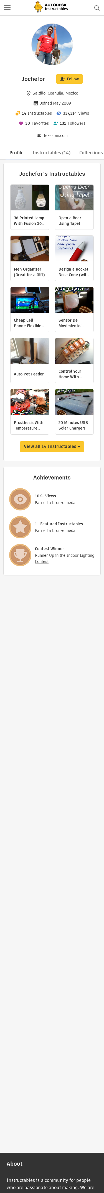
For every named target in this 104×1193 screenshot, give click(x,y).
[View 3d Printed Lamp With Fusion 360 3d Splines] (30, 198)
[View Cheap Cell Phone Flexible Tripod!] (30, 300)
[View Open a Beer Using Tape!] (74, 198)
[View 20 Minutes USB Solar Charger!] (74, 402)
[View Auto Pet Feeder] (30, 351)
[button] (7, 8)
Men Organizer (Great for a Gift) (29, 272)
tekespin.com (56, 135)
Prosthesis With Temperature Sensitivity (29, 425)
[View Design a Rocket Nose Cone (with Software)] (74, 249)
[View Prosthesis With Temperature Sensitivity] (30, 402)
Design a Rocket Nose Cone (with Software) (74, 272)
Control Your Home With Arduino (70, 374)
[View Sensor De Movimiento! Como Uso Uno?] (74, 300)
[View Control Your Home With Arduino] (74, 351)
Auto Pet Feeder (29, 374)
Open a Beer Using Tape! (70, 220)
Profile (16, 153)
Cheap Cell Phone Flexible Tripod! (27, 323)
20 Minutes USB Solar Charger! (73, 425)
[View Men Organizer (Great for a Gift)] (30, 249)
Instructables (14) (51, 153)
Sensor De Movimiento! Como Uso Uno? (73, 323)
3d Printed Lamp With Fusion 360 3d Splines (29, 220)
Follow (73, 79)
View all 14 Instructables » (52, 446)
